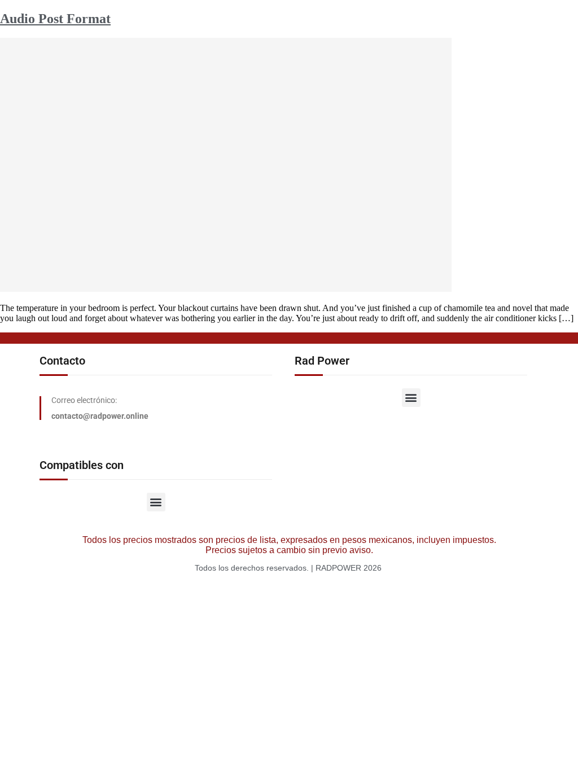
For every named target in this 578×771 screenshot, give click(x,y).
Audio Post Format (55, 18)
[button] (411, 397)
